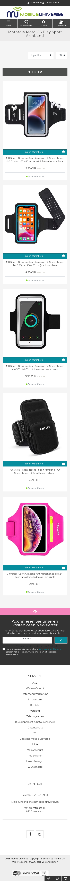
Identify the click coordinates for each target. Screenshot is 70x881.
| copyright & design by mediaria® (47, 858)
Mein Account (35, 750)
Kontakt (35, 705)
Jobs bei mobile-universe (35, 738)
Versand (35, 710)
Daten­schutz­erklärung (35, 693)
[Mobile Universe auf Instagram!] (39, 834)
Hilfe (35, 744)
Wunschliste (35, 766)
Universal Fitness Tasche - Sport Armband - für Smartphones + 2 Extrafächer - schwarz (35, 471)
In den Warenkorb (34, 152)
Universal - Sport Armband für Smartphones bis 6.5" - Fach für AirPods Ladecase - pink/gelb (35, 575)
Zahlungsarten (35, 716)
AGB (35, 682)
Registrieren (35, 755)
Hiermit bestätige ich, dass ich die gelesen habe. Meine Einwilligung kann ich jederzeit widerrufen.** (33, 652)
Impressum (35, 699)
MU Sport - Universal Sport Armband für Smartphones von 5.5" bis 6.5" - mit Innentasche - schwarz (35, 368)
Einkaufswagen (35, 761)
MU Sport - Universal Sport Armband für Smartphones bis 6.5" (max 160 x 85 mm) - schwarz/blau (35, 264)
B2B (35, 733)
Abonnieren (61, 640)
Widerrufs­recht (35, 688)
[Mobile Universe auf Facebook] (30, 834)
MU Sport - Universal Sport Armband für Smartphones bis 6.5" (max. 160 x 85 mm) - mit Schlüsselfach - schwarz (35, 160)
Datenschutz (35, 727)
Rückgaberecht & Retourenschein (35, 722)
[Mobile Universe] (35, 12)
